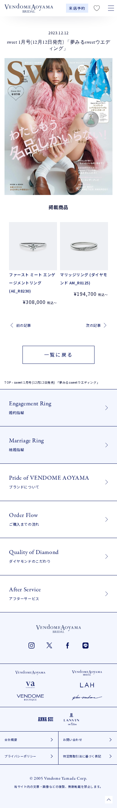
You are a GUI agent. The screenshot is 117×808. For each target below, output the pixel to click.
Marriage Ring (26, 444)
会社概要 (10, 739)
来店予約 (77, 8)
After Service (25, 593)
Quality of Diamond (34, 556)
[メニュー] (111, 8)
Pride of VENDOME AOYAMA (49, 481)
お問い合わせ (72, 739)
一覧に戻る (58, 354)
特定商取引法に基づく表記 (82, 756)
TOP (7, 382)
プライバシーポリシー (20, 756)
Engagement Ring (30, 407)
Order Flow (24, 519)
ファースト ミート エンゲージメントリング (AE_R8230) (32, 283)
